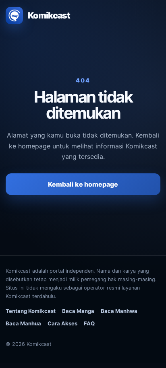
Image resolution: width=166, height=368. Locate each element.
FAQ (89, 323)
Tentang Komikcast (31, 311)
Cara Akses (62, 323)
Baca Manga (78, 311)
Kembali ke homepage (83, 184)
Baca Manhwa (119, 311)
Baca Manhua (23, 323)
